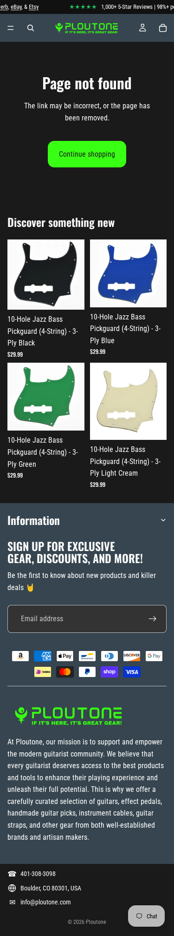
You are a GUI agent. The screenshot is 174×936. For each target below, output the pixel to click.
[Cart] (163, 28)
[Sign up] (152, 619)
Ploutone (96, 922)
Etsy (31, 6)
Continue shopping (87, 154)
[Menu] (10, 28)
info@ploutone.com (45, 902)
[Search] (30, 28)
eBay (13, 6)
